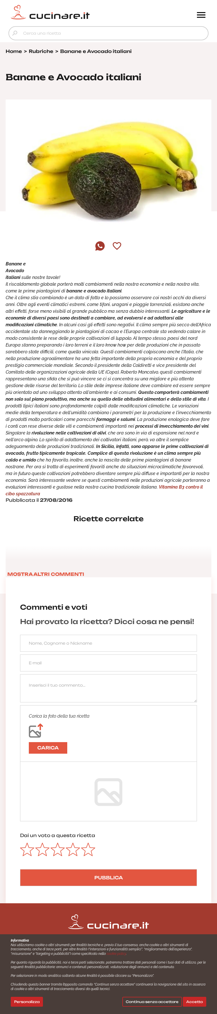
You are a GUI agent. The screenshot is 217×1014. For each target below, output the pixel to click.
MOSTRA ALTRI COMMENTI (45, 574)
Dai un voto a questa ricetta (57, 835)
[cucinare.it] (83, 12)
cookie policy (116, 954)
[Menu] (201, 15)
